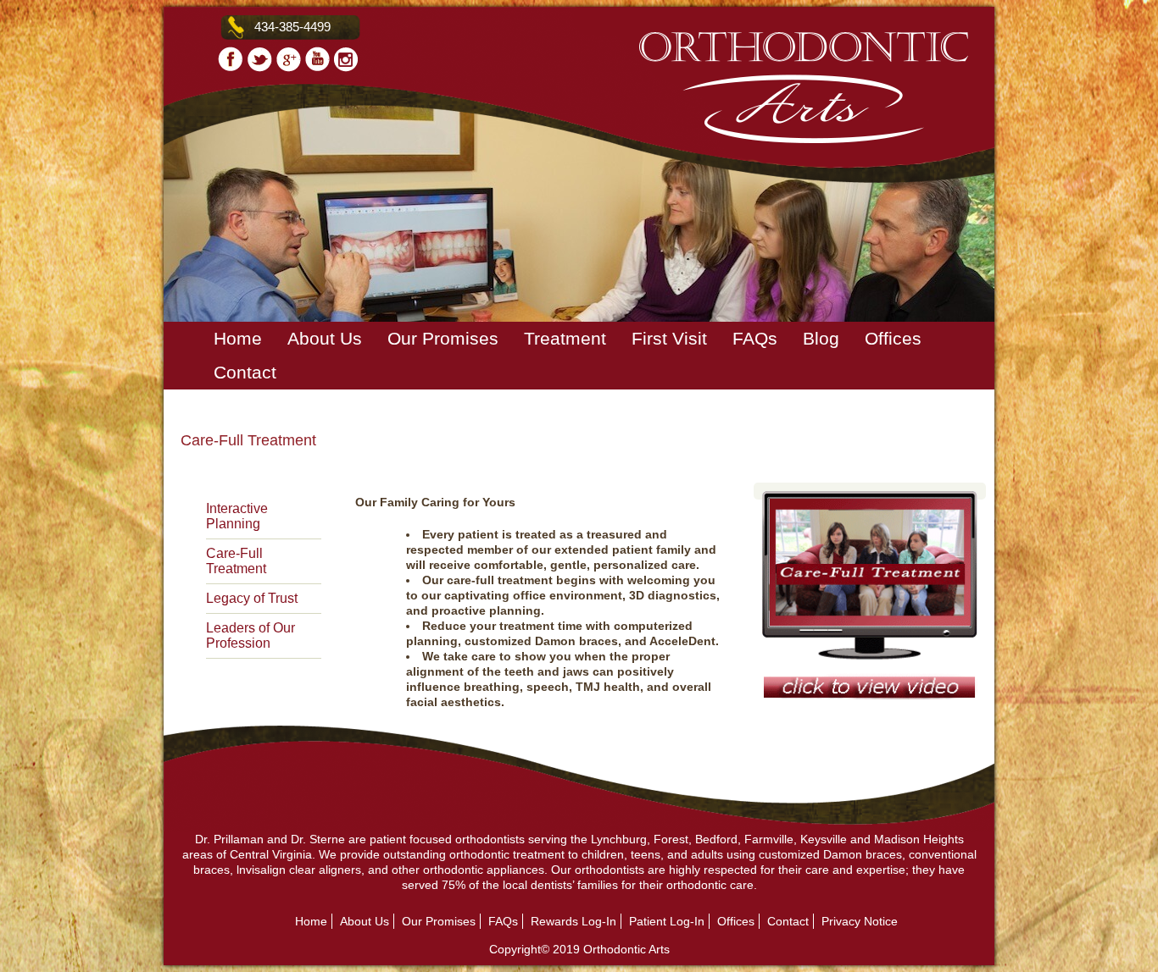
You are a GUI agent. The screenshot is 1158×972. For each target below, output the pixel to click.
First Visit (669, 338)
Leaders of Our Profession (250, 635)
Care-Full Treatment (236, 561)
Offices (893, 338)
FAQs (754, 338)
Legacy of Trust (252, 598)
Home (238, 338)
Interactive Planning (237, 516)
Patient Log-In (666, 921)
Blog (821, 338)
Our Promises (442, 338)
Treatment (565, 338)
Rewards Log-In (573, 921)
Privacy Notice (859, 921)
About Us (324, 338)
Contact (245, 372)
